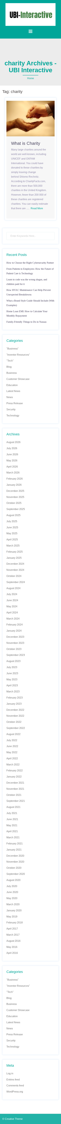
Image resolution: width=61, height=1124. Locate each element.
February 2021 (14, 843)
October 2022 (13, 722)
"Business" (12, 348)
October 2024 (13, 576)
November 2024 (15, 570)
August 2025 (13, 515)
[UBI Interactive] (30, 14)
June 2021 (12, 819)
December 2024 (15, 563)
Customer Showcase (18, 379)
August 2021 (13, 807)
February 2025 (14, 551)
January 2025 (14, 558)
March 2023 (13, 691)
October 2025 (13, 503)
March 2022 (13, 764)
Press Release (14, 403)
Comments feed (15, 1085)
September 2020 (15, 874)
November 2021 (15, 789)
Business (11, 373)
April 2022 (12, 758)
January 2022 (14, 776)
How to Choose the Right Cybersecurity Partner (30, 262)
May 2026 (11, 460)
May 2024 (11, 606)
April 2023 (12, 685)
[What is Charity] (30, 118)
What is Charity (25, 143)
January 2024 (14, 630)
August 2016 (13, 941)
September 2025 (15, 509)
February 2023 (14, 697)
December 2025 (15, 491)
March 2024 (13, 618)
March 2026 (13, 472)
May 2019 (11, 916)
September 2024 (15, 582)
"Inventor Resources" (18, 354)
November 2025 (15, 497)
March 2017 (13, 934)
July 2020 (11, 886)
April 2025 (12, 539)
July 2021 (11, 813)
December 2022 (15, 710)
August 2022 (13, 734)
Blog (9, 366)
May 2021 (11, 825)
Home (30, 78)
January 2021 (14, 849)
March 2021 (13, 837)
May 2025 (11, 533)
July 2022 (11, 740)
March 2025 (13, 545)
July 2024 (11, 594)
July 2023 (11, 667)
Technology (12, 415)
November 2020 (15, 861)
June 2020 (12, 892)
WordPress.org (14, 1091)
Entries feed (13, 1079)
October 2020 (13, 868)
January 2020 (14, 910)
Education (12, 385)
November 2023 (15, 643)
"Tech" (10, 360)
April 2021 (12, 831)
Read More (37, 208)
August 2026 (13, 442)
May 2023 (11, 679)
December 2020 (15, 855)
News (9, 397)
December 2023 (15, 637)
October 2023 (13, 649)
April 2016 (12, 953)
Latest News (13, 391)
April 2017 (12, 928)
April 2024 (12, 612)
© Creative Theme (12, 1119)
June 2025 (12, 527)
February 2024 (14, 624)
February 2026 (14, 478)
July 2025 (11, 521)
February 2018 (14, 922)
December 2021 (15, 782)
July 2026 (11, 448)
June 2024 (12, 600)
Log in (9, 1073)
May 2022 (11, 752)
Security (10, 409)
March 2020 (13, 904)
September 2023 (15, 655)
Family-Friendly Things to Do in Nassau (26, 321)
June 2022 (12, 746)
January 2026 (14, 484)
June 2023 (12, 673)
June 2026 (12, 454)
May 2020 (11, 898)
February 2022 (14, 770)
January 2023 (14, 703)
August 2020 (13, 880)
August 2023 (13, 661)
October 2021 (13, 795)
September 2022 (15, 728)
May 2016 (11, 947)
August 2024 (13, 588)
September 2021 (15, 801)
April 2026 (12, 466)
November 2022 (15, 715)
